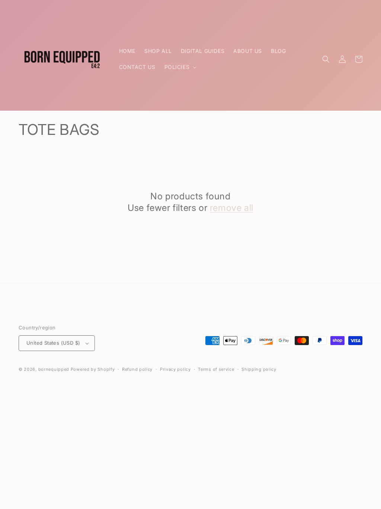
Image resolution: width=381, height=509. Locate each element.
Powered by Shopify (93, 369)
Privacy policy (175, 369)
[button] (180, 67)
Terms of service (216, 369)
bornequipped (53, 369)
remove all (231, 207)
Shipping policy (258, 369)
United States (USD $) (53, 343)
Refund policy (137, 369)
